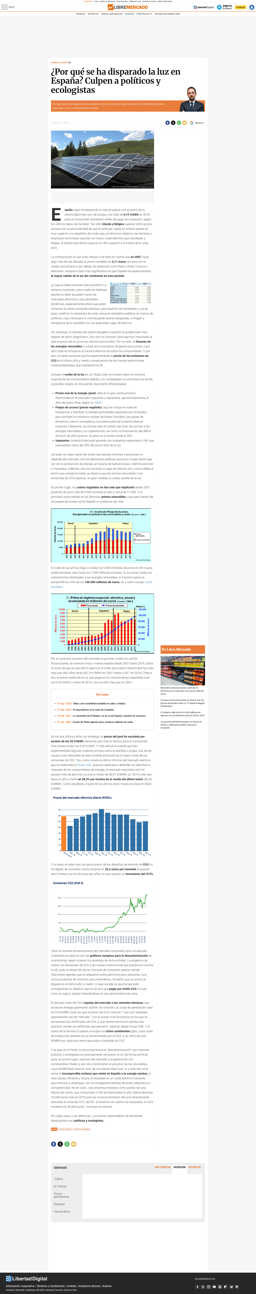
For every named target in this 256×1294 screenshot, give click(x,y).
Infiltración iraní (135, 1)
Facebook (197, 1287)
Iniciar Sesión (251, 7)
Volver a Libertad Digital (203, 7)
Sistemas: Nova (70, 1290)
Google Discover (220, 1287)
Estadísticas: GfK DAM (35, 1290)
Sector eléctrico (66, 1129)
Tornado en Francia (149, 1)
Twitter (203, 1287)
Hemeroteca (62, 1211)
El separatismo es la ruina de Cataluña (85, 709)
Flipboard (225, 1287)
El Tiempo (60, 1186)
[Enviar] (179, 123)
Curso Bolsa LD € (144, 14)
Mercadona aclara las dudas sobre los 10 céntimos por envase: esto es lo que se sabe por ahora (182, 691)
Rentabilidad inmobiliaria (167, 14)
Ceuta (96, 1)
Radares (59, 1204)
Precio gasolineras (61, 1195)
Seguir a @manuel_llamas (69, 62)
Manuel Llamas (59, 62)
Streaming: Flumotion (54, 1290)
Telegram (231, 1287)
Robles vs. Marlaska (107, 1)
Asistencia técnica (89, 1286)
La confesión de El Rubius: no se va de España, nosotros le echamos (101, 715)
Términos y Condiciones (51, 1286)
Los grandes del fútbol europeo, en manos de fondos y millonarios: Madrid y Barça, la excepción (181, 725)
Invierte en (93, 14)
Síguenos (199, 123)
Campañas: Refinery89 (15, 1290)
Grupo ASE (84, 765)
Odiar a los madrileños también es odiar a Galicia (91, 703)
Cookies (71, 1286)
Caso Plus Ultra (122, 1)
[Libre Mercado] (127, 7)
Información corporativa (20, 1286)
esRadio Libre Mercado (112, 14)
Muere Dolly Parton (165, 1)
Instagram (208, 1287)
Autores (107, 1286)
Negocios (129, 14)
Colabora (240, 7)
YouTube (214, 1287)
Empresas (80, 14)
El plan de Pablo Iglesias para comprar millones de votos (95, 722)
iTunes (237, 1287)
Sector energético (82, 1129)
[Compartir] (167, 123)
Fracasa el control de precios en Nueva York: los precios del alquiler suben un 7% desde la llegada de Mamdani (183, 703)
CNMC (98, 402)
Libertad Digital (100, 1279)
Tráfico (58, 1179)
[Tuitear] (173, 123)
